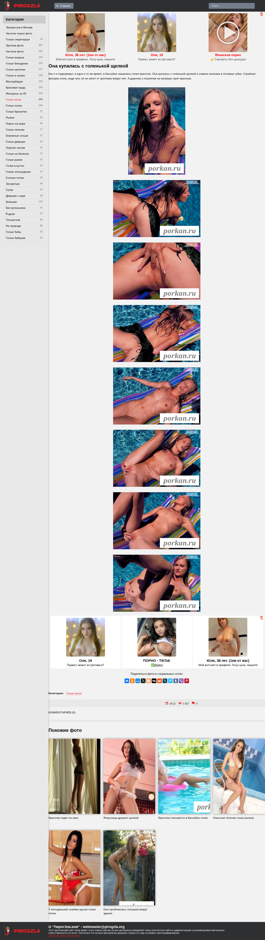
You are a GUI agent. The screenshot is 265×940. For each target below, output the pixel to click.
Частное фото (15, 51)
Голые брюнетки (16, 111)
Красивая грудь (15, 87)
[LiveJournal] (165, 680)
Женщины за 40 (16, 93)
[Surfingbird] (170, 680)
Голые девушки (15, 141)
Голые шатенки (15, 69)
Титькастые (13, 219)
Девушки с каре (15, 195)
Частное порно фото (19, 33)
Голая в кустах (15, 165)
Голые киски (13, 99)
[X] (143, 680)
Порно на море (15, 123)
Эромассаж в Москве (19, 27)
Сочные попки (15, 177)
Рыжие (10, 117)
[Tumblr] (175, 680)
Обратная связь (57, 935)
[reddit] (159, 680)
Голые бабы (13, 231)
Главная (65, 5)
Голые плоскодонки (18, 171)
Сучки (9, 189)
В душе (10, 213)
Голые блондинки (17, 63)
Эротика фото (15, 45)
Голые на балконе (17, 153)
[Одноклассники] (132, 680)
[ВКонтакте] (127, 680)
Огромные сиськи (17, 135)
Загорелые (13, 183)
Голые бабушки (15, 237)
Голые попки (14, 105)
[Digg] (154, 680)
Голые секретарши (18, 39)
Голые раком (14, 159)
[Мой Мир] (137, 680)
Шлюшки (11, 201)
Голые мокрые (15, 57)
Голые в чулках (15, 75)
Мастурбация (14, 81)
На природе (13, 225)
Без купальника (15, 207)
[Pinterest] (186, 680)
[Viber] (181, 680)
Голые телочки (15, 129)
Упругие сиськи (15, 147)
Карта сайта (73, 935)
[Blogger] (148, 680)
